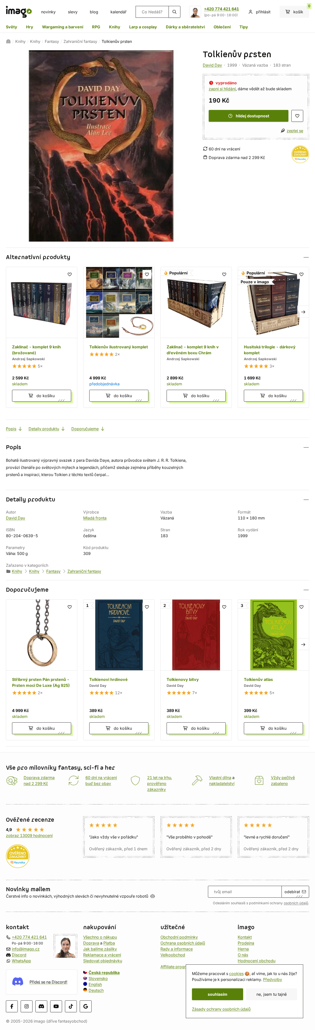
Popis (11, 428)
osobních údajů (296, 903)
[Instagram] (26, 1006)
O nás (243, 954)
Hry (29, 26)
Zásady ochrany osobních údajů (221, 1009)
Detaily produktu (44, 428)
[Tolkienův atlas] (273, 670)
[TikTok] (71, 1006)
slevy (73, 11)
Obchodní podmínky (179, 937)
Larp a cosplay (143, 26)
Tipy (243, 26)
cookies (236, 973)
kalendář (118, 11)
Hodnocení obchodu (256, 960)
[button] (157, 257)
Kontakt (245, 937)
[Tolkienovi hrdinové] (118, 670)
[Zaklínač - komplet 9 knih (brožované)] (41, 337)
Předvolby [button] (272, 979)
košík (301, 10)
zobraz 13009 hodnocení (29, 835)
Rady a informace (176, 948)
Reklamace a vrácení (102, 954)
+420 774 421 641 (221, 8)
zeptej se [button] (295, 130)
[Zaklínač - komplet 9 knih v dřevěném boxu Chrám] (196, 337)
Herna (243, 948)
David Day (212, 65)
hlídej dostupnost (252, 115)
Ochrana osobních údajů (182, 943)
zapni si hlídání (222, 88)
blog (94, 11)
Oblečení (222, 26)
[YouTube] (56, 1006)
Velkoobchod (172, 954)
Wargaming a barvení (62, 26)
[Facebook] (12, 1006)
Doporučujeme (85, 428)
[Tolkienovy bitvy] (196, 670)
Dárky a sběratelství (185, 26)
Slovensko (98, 978)
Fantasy (52, 41)
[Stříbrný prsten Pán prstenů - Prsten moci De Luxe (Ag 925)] (41, 670)
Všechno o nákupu (100, 937)
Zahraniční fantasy (80, 41)
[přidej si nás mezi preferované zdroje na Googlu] (86, 1006)
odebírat (292, 891)
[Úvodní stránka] (8, 41)
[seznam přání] (297, 116)
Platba (109, 943)
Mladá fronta (95, 517)
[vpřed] (303, 311)
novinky (48, 11)
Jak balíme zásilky (100, 948)
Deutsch (96, 990)
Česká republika (104, 972)
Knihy (114, 26)
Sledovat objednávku (102, 960)
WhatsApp (21, 960)
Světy (11, 26)
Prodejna (246, 943)
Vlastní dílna (220, 777)
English (95, 984)
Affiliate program (175, 966)
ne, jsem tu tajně (271, 994)
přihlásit (263, 11)
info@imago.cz (26, 948)
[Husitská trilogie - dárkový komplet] (273, 337)
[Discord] (41, 1006)
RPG (96, 26)
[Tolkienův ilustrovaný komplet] (118, 337)
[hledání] (174, 12)
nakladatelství (222, 783)
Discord (19, 954)
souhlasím (217, 994)
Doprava (91, 943)
